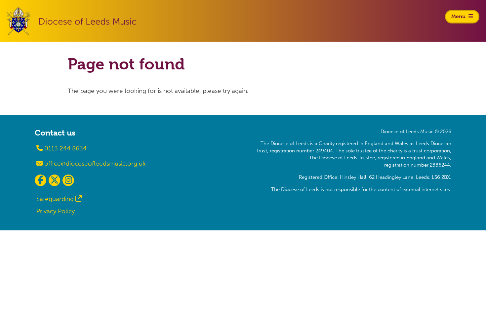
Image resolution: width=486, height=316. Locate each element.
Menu (459, 16)
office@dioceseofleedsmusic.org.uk (94, 163)
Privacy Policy (55, 211)
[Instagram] (68, 180)
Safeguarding (55, 199)
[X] (54, 180)
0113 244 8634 (65, 148)
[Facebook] (40, 180)
